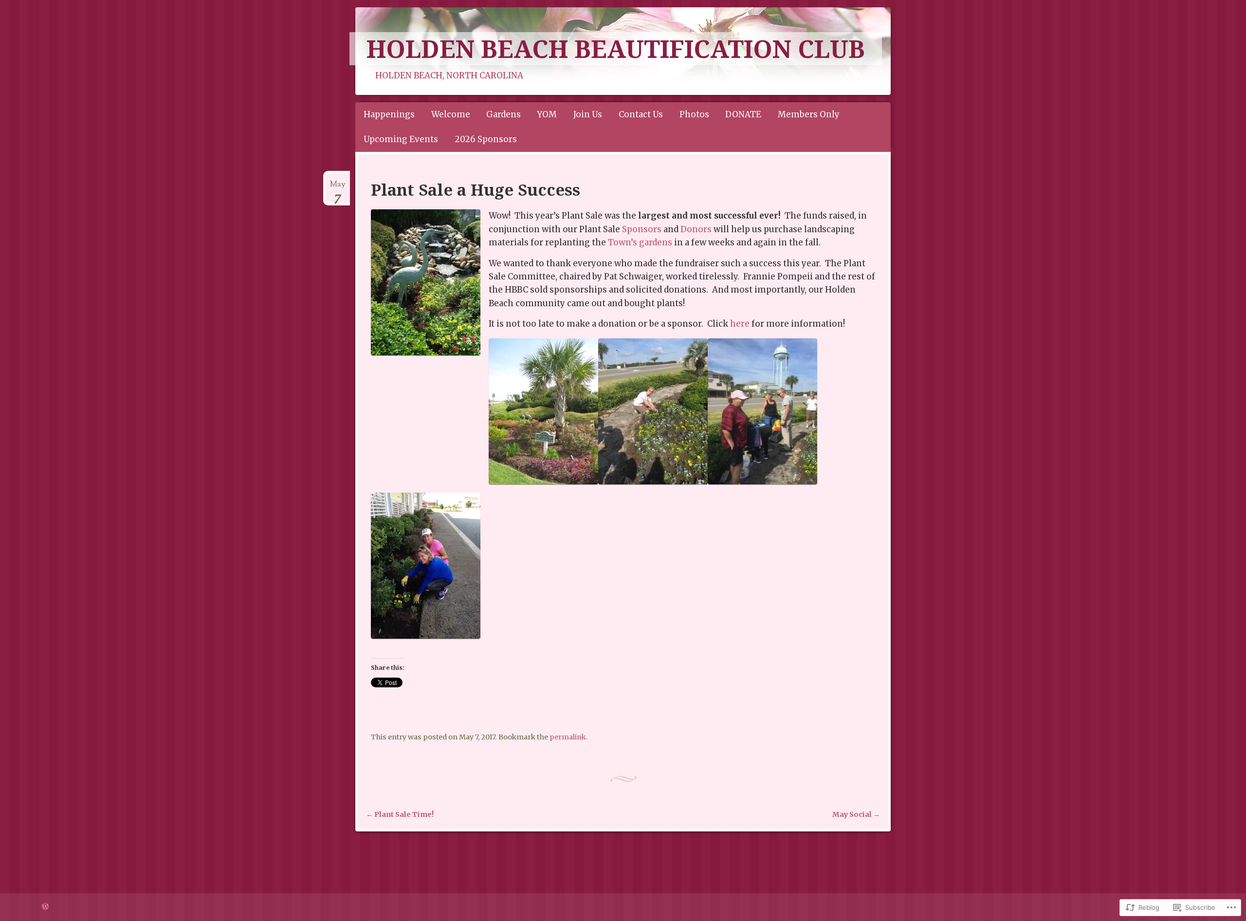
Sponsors (641, 229)
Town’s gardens (640, 242)
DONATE (743, 114)
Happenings (389, 114)
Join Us (587, 114)
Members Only (809, 114)
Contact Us (641, 114)
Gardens (503, 114)
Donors (696, 229)
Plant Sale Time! (400, 814)
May (338, 188)
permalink (568, 737)
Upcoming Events (401, 139)
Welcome (450, 114)
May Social (856, 814)
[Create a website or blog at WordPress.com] (45, 907)
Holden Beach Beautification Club (615, 48)
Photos (694, 114)
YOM (547, 114)
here (740, 323)
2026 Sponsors (486, 139)
